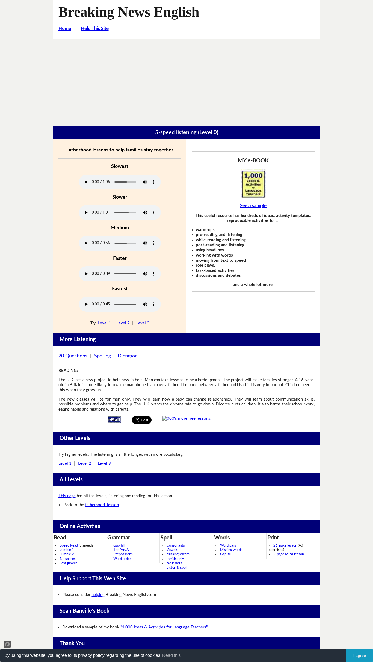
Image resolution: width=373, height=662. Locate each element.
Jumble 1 (67, 550)
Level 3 (142, 323)
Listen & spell (177, 567)
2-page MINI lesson (288, 554)
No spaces (68, 559)
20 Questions (72, 356)
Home (64, 28)
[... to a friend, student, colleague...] (114, 420)
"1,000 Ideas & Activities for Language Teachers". (164, 627)
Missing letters (178, 554)
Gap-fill (119, 545)
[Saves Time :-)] (253, 183)
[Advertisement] (186, 80)
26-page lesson (285, 545)
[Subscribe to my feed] (186, 418)
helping (98, 595)
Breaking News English (128, 12)
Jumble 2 (67, 554)
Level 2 (123, 323)
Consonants (176, 545)
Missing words (231, 550)
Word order (122, 559)
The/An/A (121, 550)
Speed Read (69, 545)
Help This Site (95, 28)
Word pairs (228, 545)
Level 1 (104, 323)
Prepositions (123, 554)
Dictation (128, 356)
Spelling (102, 356)
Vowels (172, 550)
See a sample (253, 205)
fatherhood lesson (102, 505)
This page (67, 496)
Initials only (175, 559)
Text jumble (69, 563)
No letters (174, 563)
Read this (171, 655)
